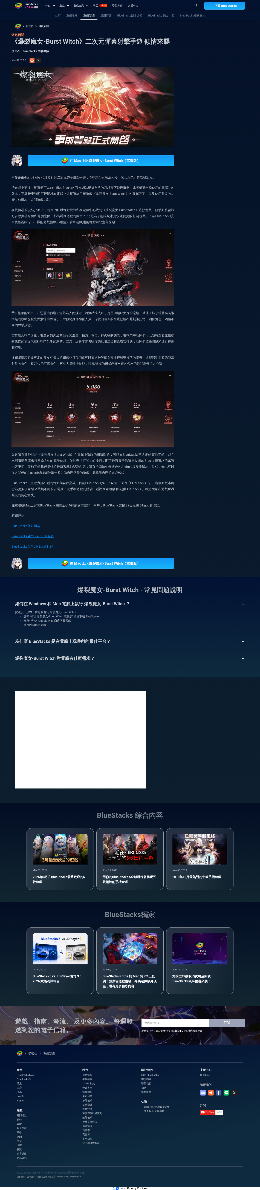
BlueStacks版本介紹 (130, 15)
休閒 (19, 1136)
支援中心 (133, 5)
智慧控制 (87, 1109)
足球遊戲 (22, 1157)
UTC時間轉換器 (90, 1143)
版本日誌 (205, 1075)
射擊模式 (87, 1079)
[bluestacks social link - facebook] (218, 1093)
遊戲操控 (87, 1075)
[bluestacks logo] (26, 5)
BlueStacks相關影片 (192, 15)
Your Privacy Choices (134, 1188)
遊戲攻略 (72, 15)
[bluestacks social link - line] (226, 1093)
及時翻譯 (87, 1104)
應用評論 (106, 15)
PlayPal (21, 1100)
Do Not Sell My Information (68, 1176)
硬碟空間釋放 (89, 1121)
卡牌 (19, 1145)
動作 (19, 1119)
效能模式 (87, 1117)
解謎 (19, 1149)
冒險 (19, 1123)
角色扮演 (22, 1128)
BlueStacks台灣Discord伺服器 (32, 536)
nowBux (21, 1096)
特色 (48, 5)
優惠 (19, 1083)
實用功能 (87, 1138)
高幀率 (86, 1130)
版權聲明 (31, 1176)
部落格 (29, 26)
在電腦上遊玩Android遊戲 (155, 1106)
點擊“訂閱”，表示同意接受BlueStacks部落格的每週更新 (172, 1031)
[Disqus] (80, 739)
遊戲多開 (87, 1087)
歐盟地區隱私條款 (45, 1176)
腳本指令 (87, 1126)
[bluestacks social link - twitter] (234, 1093)
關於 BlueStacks (149, 1075)
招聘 (143, 1087)
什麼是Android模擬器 (152, 1111)
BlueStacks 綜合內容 (161, 15)
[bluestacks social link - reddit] (211, 1093)
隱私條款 (21, 1176)
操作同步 (87, 1092)
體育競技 (22, 1153)
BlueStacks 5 (24, 1079)
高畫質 (86, 1134)
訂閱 (227, 1023)
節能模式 (87, 1100)
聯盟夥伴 (117, 5)
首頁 (58, 15)
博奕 (19, 1140)
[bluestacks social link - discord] (203, 1093)
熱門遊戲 (22, 1115)
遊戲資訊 (79, 5)
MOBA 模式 (88, 1083)
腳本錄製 (87, 1096)
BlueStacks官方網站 (25, 526)
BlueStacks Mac (25, 1075)
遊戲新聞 (89, 15)
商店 (99, 5)
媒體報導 (146, 1092)
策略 (19, 1132)
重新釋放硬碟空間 (92, 1113)
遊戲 (62, 5)
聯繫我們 (146, 1083)
